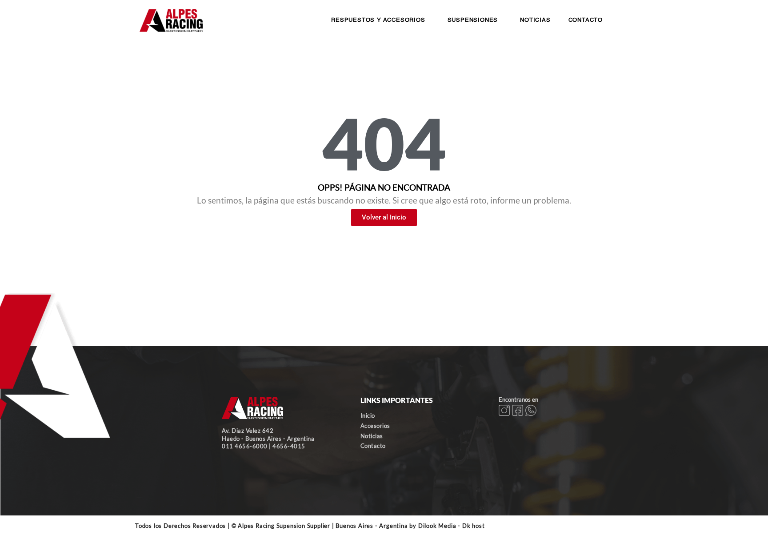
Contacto (373, 445)
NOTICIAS (535, 20)
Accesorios (375, 425)
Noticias (371, 435)
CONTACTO (585, 20)
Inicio (367, 415)
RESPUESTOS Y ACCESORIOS (378, 20)
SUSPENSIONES (473, 20)
